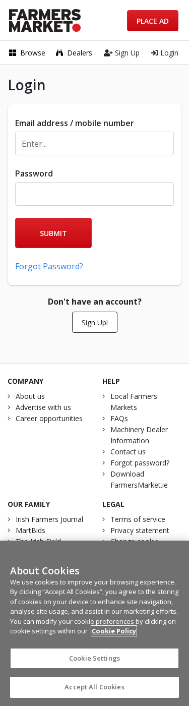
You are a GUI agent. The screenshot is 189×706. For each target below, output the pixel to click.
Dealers (79, 52)
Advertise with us (43, 407)
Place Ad (153, 21)
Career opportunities (49, 418)
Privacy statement (139, 530)
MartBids (30, 530)
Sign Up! (95, 322)
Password (34, 173)
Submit (53, 233)
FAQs (119, 418)
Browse (32, 52)
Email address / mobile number (74, 123)
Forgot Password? (49, 266)
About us (30, 396)
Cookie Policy (114, 630)
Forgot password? (139, 462)
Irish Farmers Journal (49, 519)
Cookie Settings (94, 658)
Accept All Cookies (94, 686)
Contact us (128, 451)
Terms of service (137, 519)
